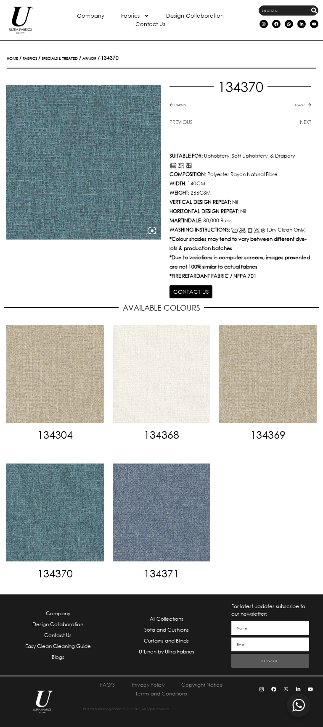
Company (90, 15)
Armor (89, 58)
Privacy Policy (148, 684)
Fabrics (130, 15)
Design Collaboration (195, 15)
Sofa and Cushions (166, 629)
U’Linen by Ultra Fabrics (166, 651)
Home (12, 58)
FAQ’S (107, 684)
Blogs (58, 657)
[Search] (314, 10)
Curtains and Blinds (166, 640)
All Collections (166, 618)
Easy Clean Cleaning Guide (58, 646)
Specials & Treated (60, 58)
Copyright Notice (202, 684)
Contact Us (150, 24)
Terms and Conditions (161, 693)
